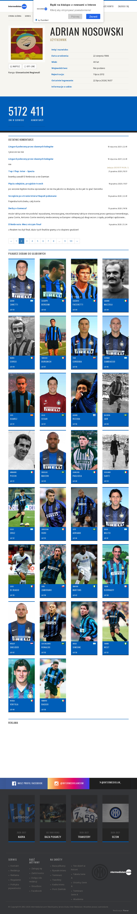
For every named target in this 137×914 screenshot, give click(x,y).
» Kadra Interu (57, 884)
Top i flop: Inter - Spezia (21, 171)
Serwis (28, 16)
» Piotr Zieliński (58, 889)
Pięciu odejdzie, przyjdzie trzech (25, 183)
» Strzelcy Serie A (79, 884)
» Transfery (55, 879)
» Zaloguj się (35, 868)
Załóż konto (107, 6)
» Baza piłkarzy (57, 865)
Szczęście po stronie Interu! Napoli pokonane (32, 196)
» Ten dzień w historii (78, 867)
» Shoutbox (35, 886)
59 (71, 241)
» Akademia (77, 899)
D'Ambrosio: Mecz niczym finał (24, 224)
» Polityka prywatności (14, 886)
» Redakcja (14, 870)
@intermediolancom (72, 783)
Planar (126, 910)
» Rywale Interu (58, 870)
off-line (30, 66)
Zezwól (93, 16)
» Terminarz (56, 875)
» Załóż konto (36, 873)
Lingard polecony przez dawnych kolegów (30, 146)
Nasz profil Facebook (29, 783)
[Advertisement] (68, 751)
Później (75, 16)
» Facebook (35, 890)
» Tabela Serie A (78, 875)
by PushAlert (43, 20)
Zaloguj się (123, 6)
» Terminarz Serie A (77, 892)
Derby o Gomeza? (17, 208)
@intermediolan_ (111, 782)
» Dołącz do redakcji (35, 879)
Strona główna (14, 16)
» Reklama (13, 875)
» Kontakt (13, 865)
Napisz (16, 66)
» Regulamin (14, 879)
